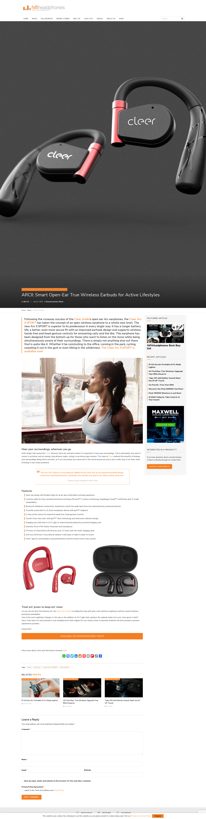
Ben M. (26, 302)
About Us (111, 19)
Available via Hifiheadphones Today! (82, 636)
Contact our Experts (159, 466)
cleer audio (64, 667)
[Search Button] (182, 19)
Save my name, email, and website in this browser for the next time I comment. (57, 781)
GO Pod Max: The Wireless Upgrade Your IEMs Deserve (166, 372)
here (65, 650)
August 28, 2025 (27, 703)
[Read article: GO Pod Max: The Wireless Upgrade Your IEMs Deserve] (82, 687)
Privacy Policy (59, 790)
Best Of (76, 19)
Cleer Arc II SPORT (50, 667)
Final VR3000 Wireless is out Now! (165, 393)
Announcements (52, 302)
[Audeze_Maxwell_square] (165, 424)
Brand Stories (63, 19)
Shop (121, 19)
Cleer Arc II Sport (64, 611)
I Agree (157, 816)
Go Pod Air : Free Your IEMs (161, 385)
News (34, 19)
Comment (26, 729)
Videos (100, 19)
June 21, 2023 (38, 302)
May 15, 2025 (109, 706)
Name (25, 759)
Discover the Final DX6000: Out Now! (166, 389)
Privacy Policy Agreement (33, 787)
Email (25, 770)
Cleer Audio (81, 319)
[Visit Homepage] (44, 8)
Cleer (48, 453)
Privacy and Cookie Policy (140, 816)
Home (25, 19)
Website (87, 770)
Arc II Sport (53, 472)
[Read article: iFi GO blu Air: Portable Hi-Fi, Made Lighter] (41, 687)
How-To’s (88, 19)
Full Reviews (47, 19)
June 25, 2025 (67, 706)
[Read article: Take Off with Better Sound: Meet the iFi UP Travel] (124, 687)
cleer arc (37, 667)
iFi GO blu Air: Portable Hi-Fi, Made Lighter (40, 700)
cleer (29, 667)
